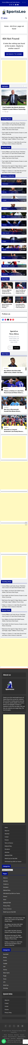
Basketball (5, 954)
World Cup (5, 985)
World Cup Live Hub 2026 (11, 858)
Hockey (5, 969)
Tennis (4, 979)
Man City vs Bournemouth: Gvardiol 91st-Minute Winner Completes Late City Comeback (13, 411)
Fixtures (7, 840)
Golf (4, 966)
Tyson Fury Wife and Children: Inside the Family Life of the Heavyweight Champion (21, 293)
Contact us (6, 884)
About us (5, 878)
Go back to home (14, 54)
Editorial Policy (8, 846)
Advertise (7, 833)
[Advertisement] (14, 71)
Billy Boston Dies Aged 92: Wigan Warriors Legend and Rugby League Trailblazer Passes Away (13, 937)
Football (6, 368)
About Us (7, 830)
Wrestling (5, 287)
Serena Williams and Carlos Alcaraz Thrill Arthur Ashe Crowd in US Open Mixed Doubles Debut (11, 2)
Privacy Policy (6, 905)
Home (6, 26)
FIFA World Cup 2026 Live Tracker (13, 861)
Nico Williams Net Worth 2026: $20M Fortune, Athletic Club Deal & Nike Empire (13, 372)
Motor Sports (6, 972)
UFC (4, 982)
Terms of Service (9, 843)
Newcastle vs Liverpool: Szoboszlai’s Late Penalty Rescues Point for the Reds (13, 431)
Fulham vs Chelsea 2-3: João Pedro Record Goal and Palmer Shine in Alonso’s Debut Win (14, 392)
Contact (7, 836)
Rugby (4, 103)
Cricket (5, 960)
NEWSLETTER (8, 855)
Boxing (5, 957)
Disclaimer (7, 849)
